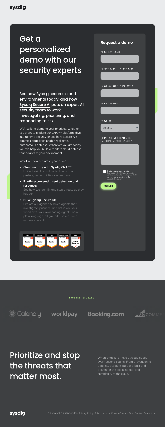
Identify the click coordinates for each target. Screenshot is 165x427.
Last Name (126, 69)
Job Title (126, 86)
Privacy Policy (86, 413)
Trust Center (135, 413)
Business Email (110, 52)
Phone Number (109, 104)
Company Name (109, 86)
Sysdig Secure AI (34, 104)
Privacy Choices (119, 413)
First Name (108, 69)
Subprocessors (102, 413)
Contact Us (149, 413)
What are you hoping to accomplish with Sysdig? (116, 139)
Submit (108, 186)
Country (106, 121)
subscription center (114, 179)
